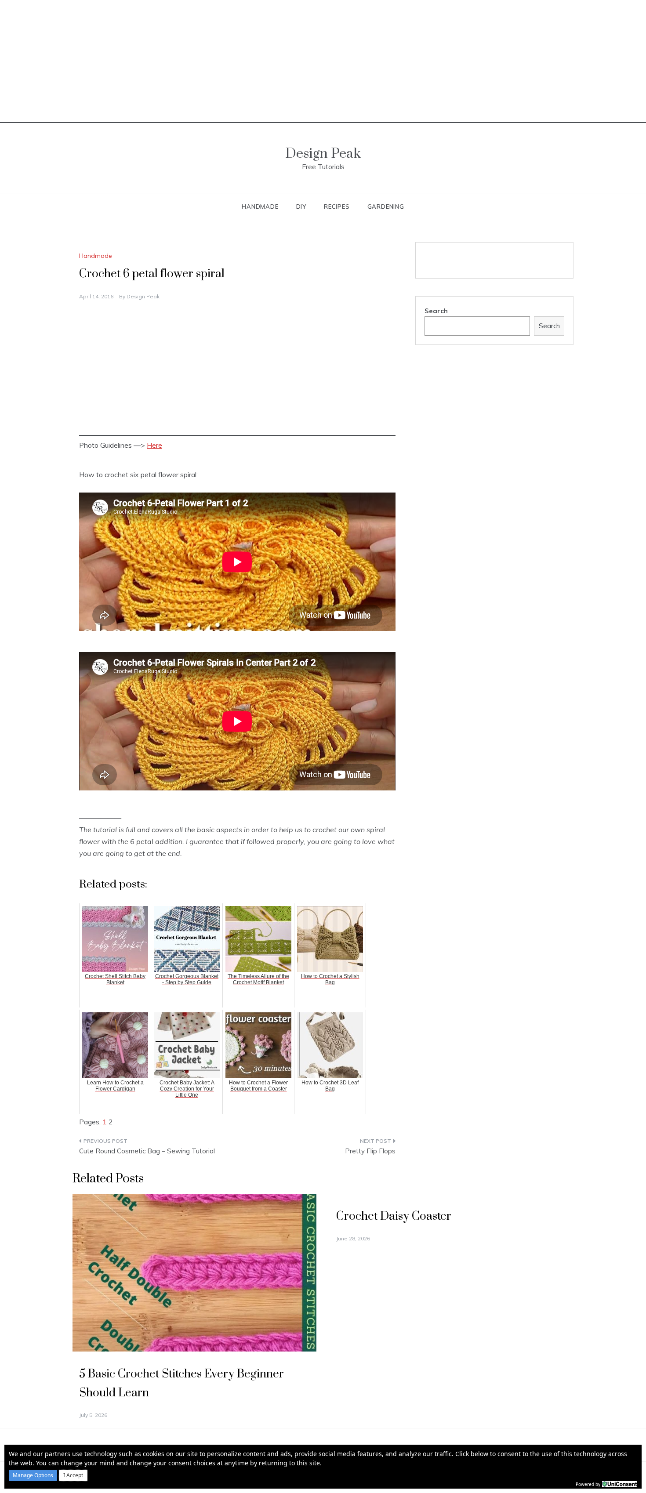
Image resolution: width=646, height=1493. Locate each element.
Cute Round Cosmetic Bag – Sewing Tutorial (147, 1151)
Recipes (337, 206)
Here (154, 445)
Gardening (385, 206)
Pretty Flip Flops (370, 1151)
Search (436, 311)
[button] (33, 1475)
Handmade (260, 206)
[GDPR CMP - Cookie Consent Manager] (619, 1483)
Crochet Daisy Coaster (393, 1216)
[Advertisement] (323, 61)
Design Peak (323, 153)
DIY (301, 206)
